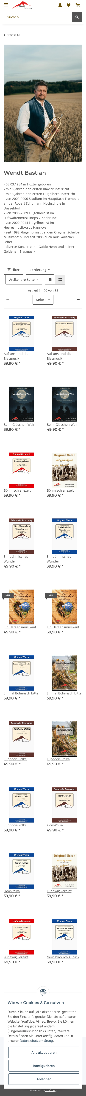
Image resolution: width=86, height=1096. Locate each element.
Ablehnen (44, 1079)
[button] (60, 5)
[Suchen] (77, 17)
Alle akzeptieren (44, 1052)
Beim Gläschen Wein (19, 424)
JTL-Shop (50, 1090)
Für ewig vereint (59, 891)
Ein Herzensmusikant (20, 627)
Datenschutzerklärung (36, 1040)
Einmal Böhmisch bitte (21, 693)
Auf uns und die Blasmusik (16, 356)
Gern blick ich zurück (63, 957)
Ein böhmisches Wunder (16, 558)
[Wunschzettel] (68, 5)
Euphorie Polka (15, 759)
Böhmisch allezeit (17, 490)
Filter (15, 270)
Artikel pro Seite (22, 279)
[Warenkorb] (77, 5)
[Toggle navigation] (6, 3)
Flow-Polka (55, 825)
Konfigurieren (44, 1066)
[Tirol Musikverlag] (22, 5)
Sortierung (38, 270)
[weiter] (78, 299)
